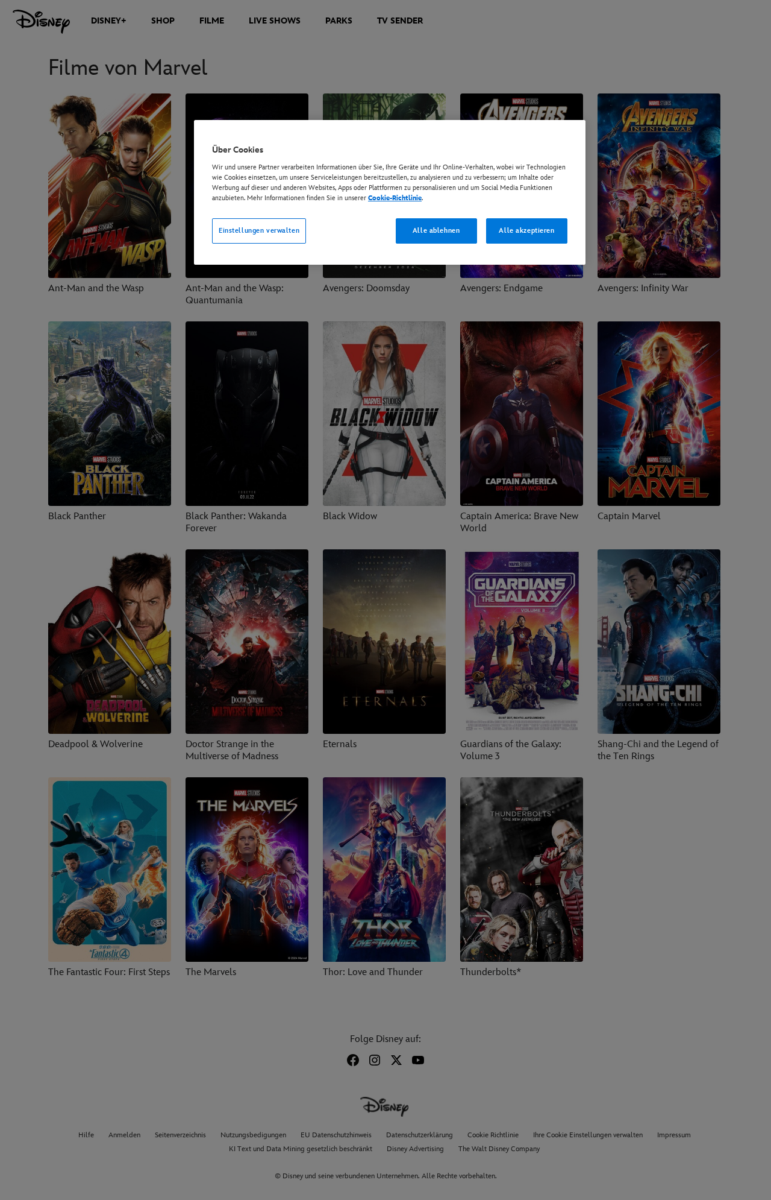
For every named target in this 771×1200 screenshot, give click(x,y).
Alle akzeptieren (526, 231)
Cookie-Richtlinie (395, 198)
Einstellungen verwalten (259, 231)
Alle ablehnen (436, 231)
